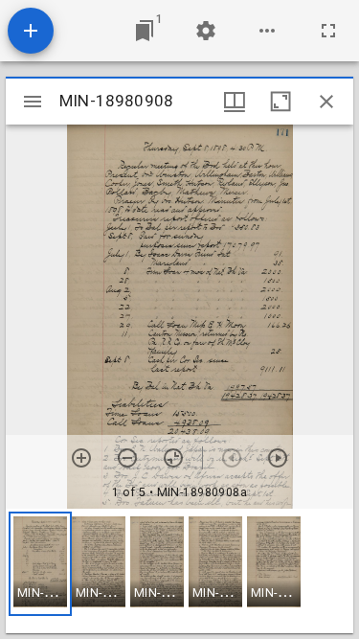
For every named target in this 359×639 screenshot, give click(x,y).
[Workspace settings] (206, 31)
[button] (40, 563)
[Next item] (278, 458)
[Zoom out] (127, 458)
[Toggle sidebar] (33, 102)
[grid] (179, 571)
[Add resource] (31, 31)
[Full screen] (328, 31)
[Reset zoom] (173, 458)
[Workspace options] (267, 31)
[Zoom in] (81, 458)
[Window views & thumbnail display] (235, 102)
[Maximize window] (280, 102)
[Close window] (326, 102)
